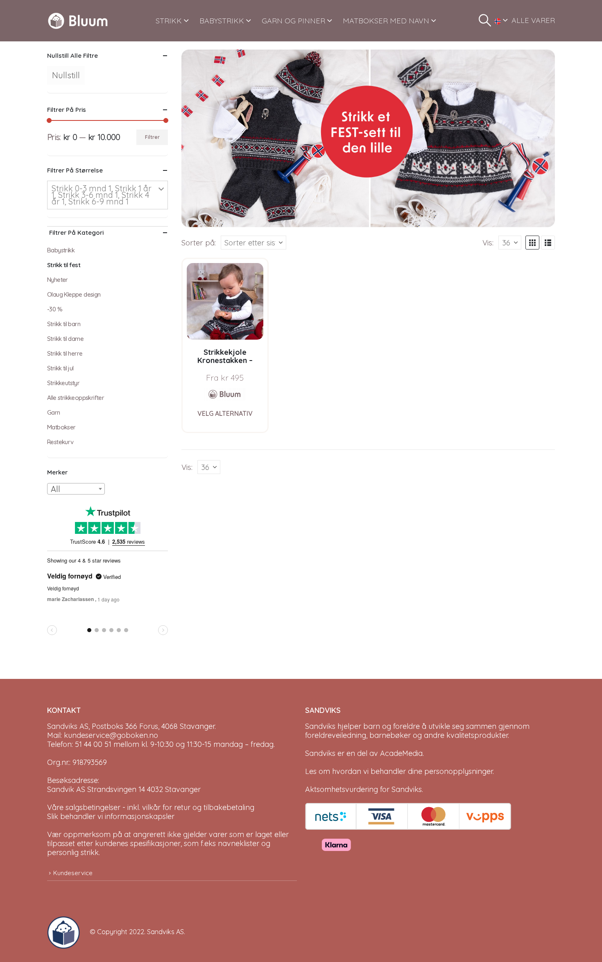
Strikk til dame (65, 339)
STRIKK (169, 20)
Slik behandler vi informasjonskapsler (110, 816)
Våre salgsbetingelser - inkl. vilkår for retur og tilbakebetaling (150, 807)
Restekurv (60, 442)
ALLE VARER (533, 20)
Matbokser (61, 427)
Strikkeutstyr (63, 383)
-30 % (54, 309)
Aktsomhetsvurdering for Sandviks (363, 789)
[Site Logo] (78, 20)
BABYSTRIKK (221, 20)
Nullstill (66, 75)
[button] (485, 20)
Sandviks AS (165, 932)
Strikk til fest (63, 265)
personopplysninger (458, 771)
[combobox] (76, 489)
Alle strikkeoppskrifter (75, 398)
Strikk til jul (60, 368)
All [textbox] (55, 489)
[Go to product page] (225, 301)
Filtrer (152, 137)
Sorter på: (198, 242)
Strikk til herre (64, 353)
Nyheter (57, 280)
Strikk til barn (63, 324)
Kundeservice (73, 873)
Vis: (487, 242)
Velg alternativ (225, 413)
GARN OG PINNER (293, 20)
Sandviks (320, 726)
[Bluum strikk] (225, 394)
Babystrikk (61, 250)
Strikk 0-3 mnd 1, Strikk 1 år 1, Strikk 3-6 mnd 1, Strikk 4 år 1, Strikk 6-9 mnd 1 (102, 194)
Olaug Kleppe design (74, 294)
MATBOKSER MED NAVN (386, 20)
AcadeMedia (401, 753)
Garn (53, 412)
